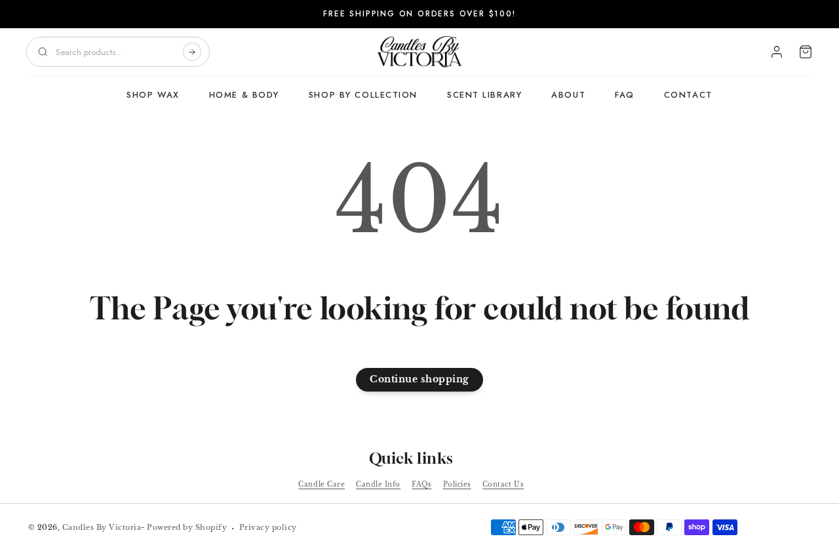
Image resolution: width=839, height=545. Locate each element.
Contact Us (503, 484)
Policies (457, 484)
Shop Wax (153, 95)
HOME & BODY (244, 95)
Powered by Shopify (187, 527)
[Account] (777, 52)
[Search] (192, 52)
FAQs (421, 484)
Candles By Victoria (102, 527)
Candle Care (321, 484)
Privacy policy (268, 527)
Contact (688, 95)
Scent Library (484, 95)
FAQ (624, 95)
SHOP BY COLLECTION (363, 95)
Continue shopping (419, 379)
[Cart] (805, 52)
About (568, 95)
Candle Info (378, 484)
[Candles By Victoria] (419, 52)
